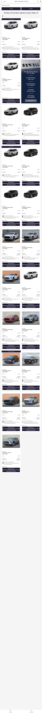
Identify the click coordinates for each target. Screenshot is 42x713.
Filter (32, 8)
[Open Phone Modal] (38, 1)
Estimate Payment (11, 54)
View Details (5, 52)
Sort (12, 8)
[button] (11, 57)
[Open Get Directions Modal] (40, 1)
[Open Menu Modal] (1, 1)
